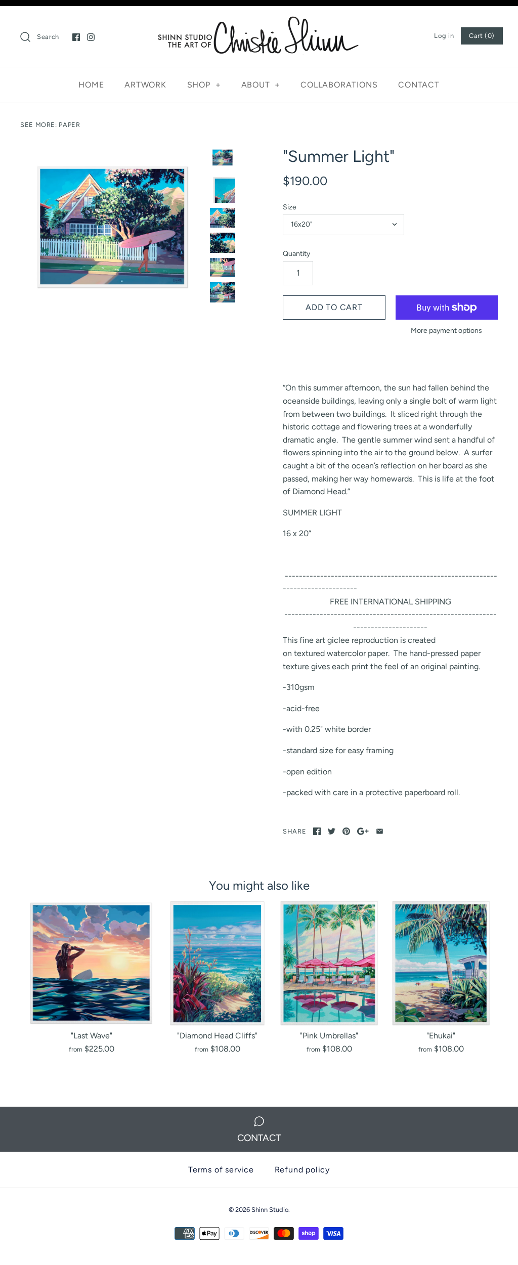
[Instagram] (91, 37)
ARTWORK (145, 85)
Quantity (296, 253)
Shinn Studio (269, 1209)
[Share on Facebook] (317, 831)
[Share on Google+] (363, 831)
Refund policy (302, 1169)
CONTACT (419, 85)
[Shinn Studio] (259, 22)
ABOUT (261, 85)
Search (48, 36)
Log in (444, 35)
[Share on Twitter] (331, 831)
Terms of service (221, 1169)
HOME (91, 85)
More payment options (446, 331)
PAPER (69, 124)
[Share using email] (379, 831)
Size (289, 207)
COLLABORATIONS (338, 85)
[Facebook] (76, 37)
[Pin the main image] (346, 831)
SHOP (204, 85)
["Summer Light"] (112, 227)
